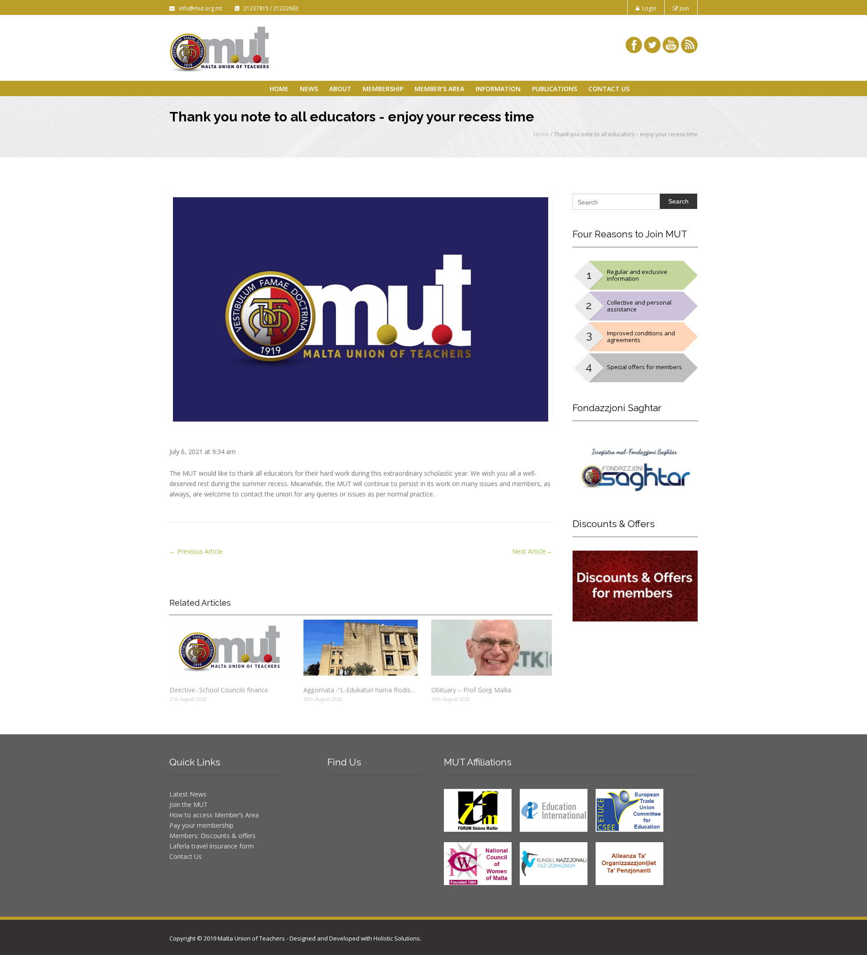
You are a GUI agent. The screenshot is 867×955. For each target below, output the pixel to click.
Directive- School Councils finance (218, 690)
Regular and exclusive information (637, 275)
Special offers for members (644, 367)
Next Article (532, 551)
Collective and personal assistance (639, 305)
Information (498, 88)
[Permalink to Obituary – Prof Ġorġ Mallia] (491, 648)
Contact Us (608, 88)
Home (279, 88)
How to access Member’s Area (214, 815)
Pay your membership (201, 825)
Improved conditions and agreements (641, 336)
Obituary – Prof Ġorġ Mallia (471, 690)
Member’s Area (439, 88)
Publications (554, 88)
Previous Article (196, 551)
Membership (383, 88)
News (309, 88)
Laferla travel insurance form (211, 846)
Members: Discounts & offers (212, 835)
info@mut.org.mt (199, 8)
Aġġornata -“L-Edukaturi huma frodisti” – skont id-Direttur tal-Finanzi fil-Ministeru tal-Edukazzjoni (360, 690)
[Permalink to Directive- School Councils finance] (229, 648)
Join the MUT (188, 804)
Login (647, 8)
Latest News (187, 794)
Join (683, 8)
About (340, 88)
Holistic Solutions (396, 938)
